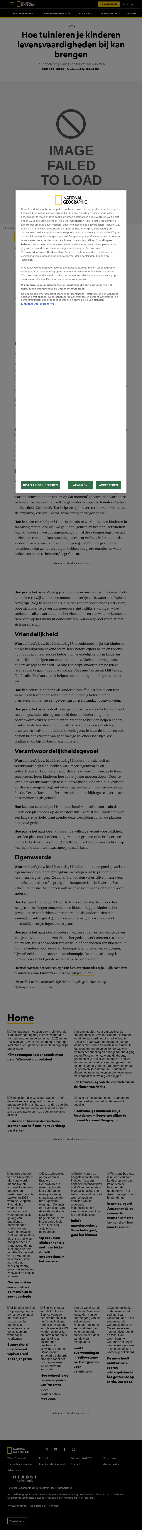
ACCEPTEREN (108, 485)
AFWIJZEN (80, 485)
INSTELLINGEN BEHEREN (40, 485)
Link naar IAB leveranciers (37, 303)
